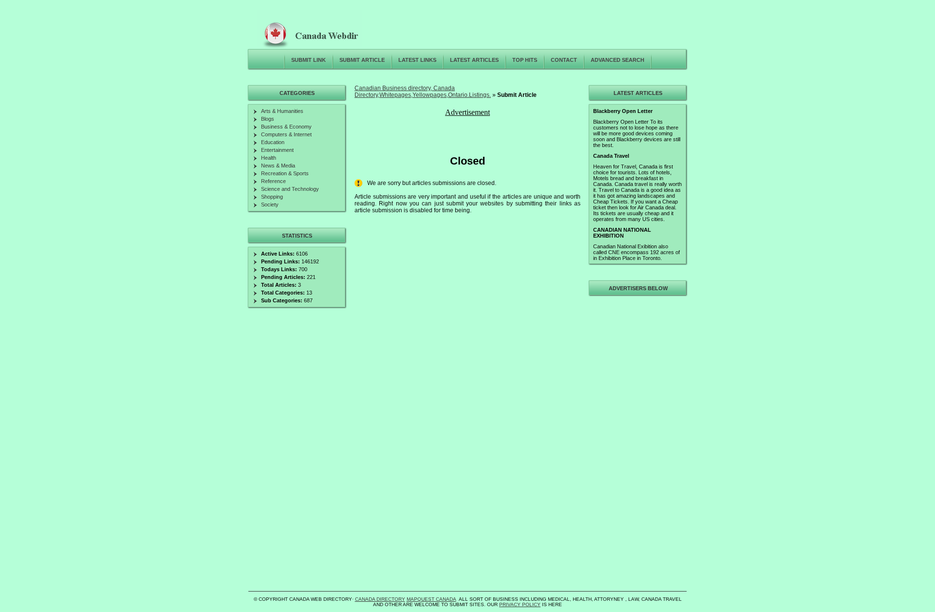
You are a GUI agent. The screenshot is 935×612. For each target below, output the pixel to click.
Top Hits (524, 60)
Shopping (272, 197)
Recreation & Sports (285, 173)
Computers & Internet (286, 134)
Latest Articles (474, 60)
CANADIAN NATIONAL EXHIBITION (622, 233)
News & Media (278, 165)
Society (270, 204)
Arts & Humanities (282, 111)
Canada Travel (611, 156)
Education (272, 142)
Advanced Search (617, 60)
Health (268, 158)
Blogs (267, 119)
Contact (564, 60)
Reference (273, 181)
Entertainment (277, 150)
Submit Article (362, 60)
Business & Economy (286, 127)
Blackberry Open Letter (623, 111)
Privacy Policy (520, 604)
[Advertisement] (636, 445)
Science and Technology (290, 189)
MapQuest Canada (431, 599)
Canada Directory (380, 599)
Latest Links (417, 60)
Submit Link (308, 60)
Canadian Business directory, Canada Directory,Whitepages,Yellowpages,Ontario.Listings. (423, 91)
